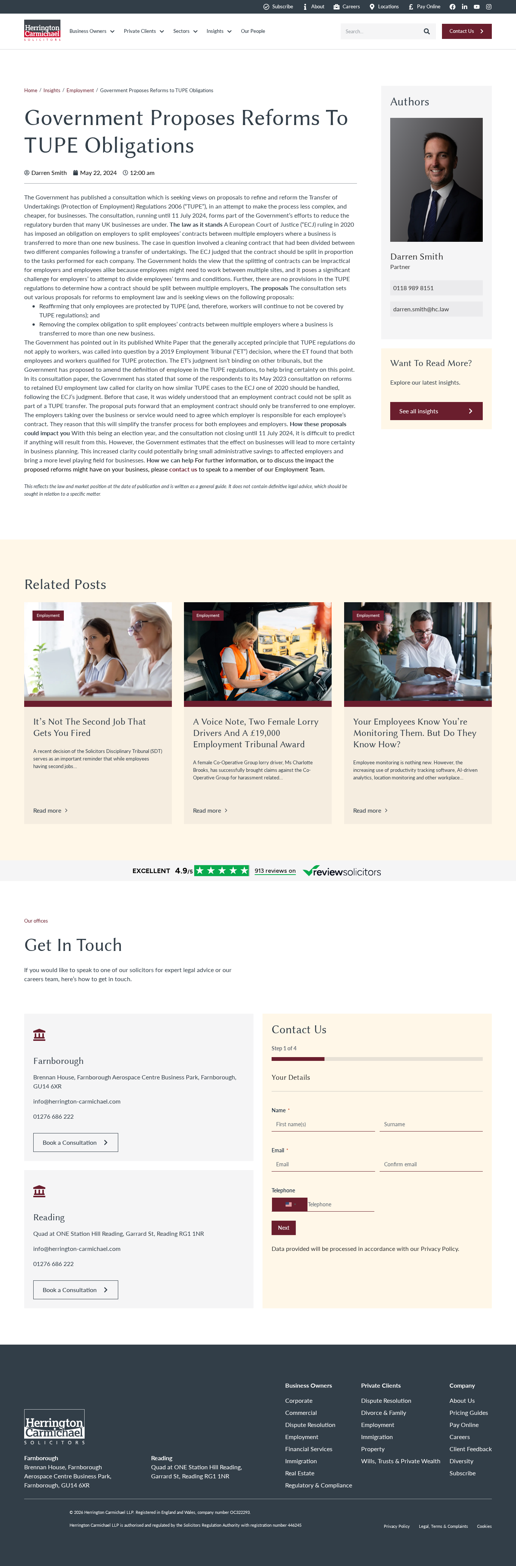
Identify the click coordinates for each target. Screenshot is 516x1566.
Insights (51, 90)
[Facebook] (453, 7)
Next (283, 1227)
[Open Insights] (229, 31)
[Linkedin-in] (465, 7)
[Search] (427, 31)
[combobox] (379, 31)
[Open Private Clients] (161, 31)
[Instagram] (489, 7)
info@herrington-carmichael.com (77, 1101)
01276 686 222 (53, 1116)
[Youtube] (477, 7)
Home (30, 90)
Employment (80, 90)
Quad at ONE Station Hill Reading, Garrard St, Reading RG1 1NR (118, 1233)
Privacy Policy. (440, 1248)
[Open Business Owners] (112, 31)
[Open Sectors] (195, 31)
